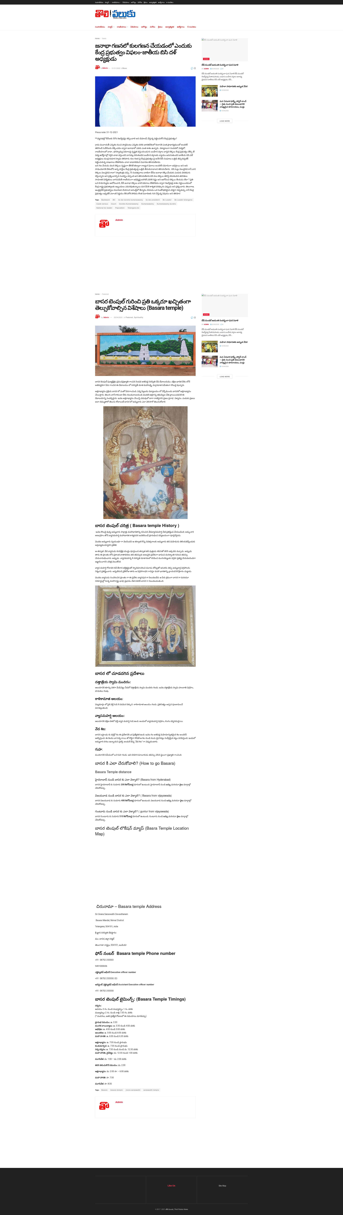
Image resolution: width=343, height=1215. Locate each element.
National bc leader (104, 208)
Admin (105, 68)
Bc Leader (167, 200)
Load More (225, 121)
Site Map (222, 1185)
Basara (104, 1090)
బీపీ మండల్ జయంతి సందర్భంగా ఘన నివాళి (220, 65)
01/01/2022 (116, 68)
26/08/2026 (215, 68)
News (104, 38)
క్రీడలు (146, 2)
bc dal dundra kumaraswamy (130, 200)
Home (97, 38)
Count (113, 204)
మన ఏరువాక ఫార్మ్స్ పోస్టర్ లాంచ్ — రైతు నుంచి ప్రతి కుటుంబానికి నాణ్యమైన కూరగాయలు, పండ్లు (233, 104)
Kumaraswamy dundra (166, 204)
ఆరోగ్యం (133, 2)
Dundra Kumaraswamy (128, 204)
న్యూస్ (107, 2)
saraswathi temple (151, 1090)
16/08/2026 (225, 90)
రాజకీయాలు (116, 2)
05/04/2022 (118, 317)
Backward (105, 200)
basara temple (117, 1090)
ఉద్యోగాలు (161, 2)
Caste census (102, 204)
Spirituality (138, 317)
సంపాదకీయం (99, 2)
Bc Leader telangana (183, 200)
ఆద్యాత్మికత (152, 2)
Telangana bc (133, 208)
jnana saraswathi (133, 1090)
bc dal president (153, 200)
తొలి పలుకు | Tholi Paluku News (177, 1209)
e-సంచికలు (169, 2)
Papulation (120, 208)
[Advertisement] (171, 260)
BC (114, 200)
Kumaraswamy (147, 204)
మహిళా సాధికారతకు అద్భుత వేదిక (233, 86)
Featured (105, 294)
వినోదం (140, 2)
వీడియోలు (126, 2)
